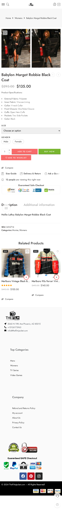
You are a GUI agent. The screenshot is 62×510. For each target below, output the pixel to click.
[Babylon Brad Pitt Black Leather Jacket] (58, 75)
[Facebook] (23, 476)
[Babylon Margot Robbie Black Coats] (46, 48)
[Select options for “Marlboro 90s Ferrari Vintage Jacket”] (56, 277)
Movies (15, 230)
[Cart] (59, 4)
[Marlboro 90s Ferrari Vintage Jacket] (46, 263)
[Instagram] (39, 476)
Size (3, 126)
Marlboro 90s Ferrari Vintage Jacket (46, 281)
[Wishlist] (5, 32)
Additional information (39, 204)
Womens (18, 18)
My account (17, 412)
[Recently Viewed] (57, 504)
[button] (5, 141)
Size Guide (10, 173)
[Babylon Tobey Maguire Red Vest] (53, 75)
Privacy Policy (18, 422)
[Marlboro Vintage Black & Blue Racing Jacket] (15, 263)
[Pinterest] (31, 476)
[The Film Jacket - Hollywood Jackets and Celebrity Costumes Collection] (31, 4)
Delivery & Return (32, 173)
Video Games (16, 375)
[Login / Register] (55, 4)
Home (8, 18)
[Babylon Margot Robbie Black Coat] (15, 48)
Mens (12, 360)
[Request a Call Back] (57, 496)
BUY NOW (49, 151)
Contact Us (17, 427)
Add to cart (25, 151)
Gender (5, 137)
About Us (16, 417)
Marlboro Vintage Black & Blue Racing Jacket (15, 281)
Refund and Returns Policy (23, 408)
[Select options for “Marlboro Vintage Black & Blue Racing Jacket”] (26, 277)
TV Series (14, 370)
